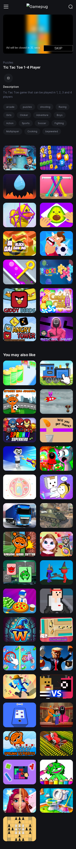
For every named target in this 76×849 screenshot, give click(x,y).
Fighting (59, 123)
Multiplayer (12, 131)
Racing (62, 106)
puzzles (27, 106)
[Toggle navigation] (6, 6)
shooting (45, 106)
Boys (60, 115)
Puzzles (8, 62)
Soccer (42, 123)
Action (9, 123)
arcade (10, 106)
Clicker (24, 115)
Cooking (32, 131)
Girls (8, 115)
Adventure (42, 115)
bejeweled (51, 131)
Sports (26, 123)
